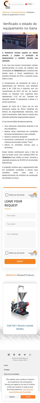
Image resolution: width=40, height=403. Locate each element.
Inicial (6, 365)
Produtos (7, 370)
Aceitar (28, 397)
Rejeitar (12, 397)
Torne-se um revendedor (11, 374)
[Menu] (8, 8)
